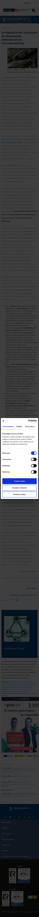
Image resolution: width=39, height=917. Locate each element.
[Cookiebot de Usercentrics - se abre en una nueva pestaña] (28, 421)
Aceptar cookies (19, 481)
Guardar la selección (19, 488)
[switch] (34, 459)
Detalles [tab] (19, 426)
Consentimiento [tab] (8, 426)
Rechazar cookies (19, 494)
